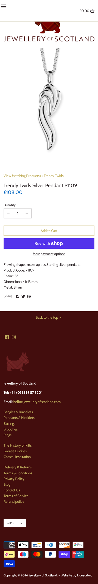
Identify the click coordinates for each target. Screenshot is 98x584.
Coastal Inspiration (17, 457)
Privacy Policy (14, 479)
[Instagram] (14, 336)
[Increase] (26, 213)
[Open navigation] (3, 6)
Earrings (9, 423)
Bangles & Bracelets (18, 412)
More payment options (49, 254)
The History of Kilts (18, 445)
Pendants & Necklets (19, 418)
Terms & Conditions (18, 473)
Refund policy (14, 501)
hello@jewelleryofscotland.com (37, 402)
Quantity (10, 205)
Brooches (11, 429)
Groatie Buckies (15, 451)
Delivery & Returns (18, 467)
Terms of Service (16, 496)
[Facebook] (7, 336)
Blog (7, 484)
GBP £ (10, 523)
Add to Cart (49, 231)
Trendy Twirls (54, 176)
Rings (7, 435)
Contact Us (12, 490)
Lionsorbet (84, 575)
